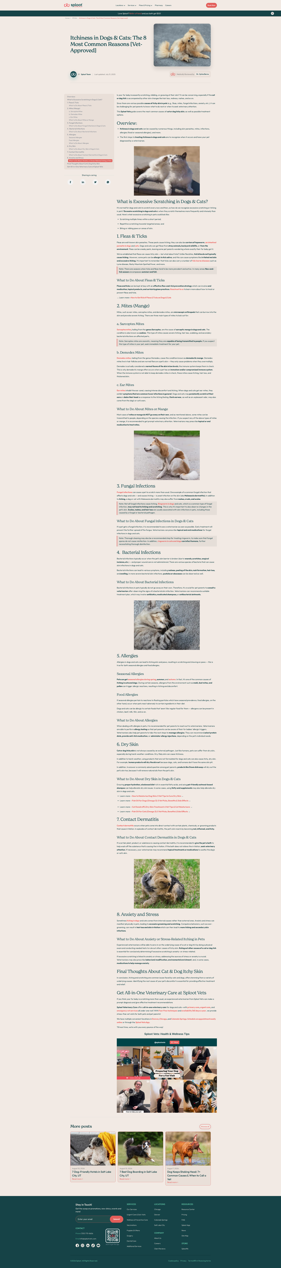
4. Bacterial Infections (76, 128)
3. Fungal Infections (74, 123)
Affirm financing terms (202, 1261)
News (184, 1230)
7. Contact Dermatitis (75, 152)
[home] (73, 5)
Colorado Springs (161, 1220)
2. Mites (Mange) (73, 108)
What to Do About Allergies (79, 143)
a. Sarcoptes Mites (75, 111)
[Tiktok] (93, 1245)
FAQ (183, 1220)
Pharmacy (159, 5)
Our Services (132, 1209)
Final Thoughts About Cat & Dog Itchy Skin (83, 163)
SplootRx (185, 1249)
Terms (190, 1261)
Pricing (184, 1214)
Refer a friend (135, 13)
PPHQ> (74, 18)
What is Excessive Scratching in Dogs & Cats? (84, 99)
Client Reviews (159, 1249)
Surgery (130, 1236)
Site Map (185, 1236)
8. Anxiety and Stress (75, 158)
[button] (120, 5)
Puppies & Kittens (133, 1230)
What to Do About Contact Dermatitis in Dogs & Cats (88, 155)
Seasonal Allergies (75, 137)
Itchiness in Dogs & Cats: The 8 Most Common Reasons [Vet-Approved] (103, 18)
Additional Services (134, 1246)
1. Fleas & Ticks (73, 102)
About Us (157, 1238)
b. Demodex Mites (75, 114)
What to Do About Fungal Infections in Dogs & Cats (87, 126)
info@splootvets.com (86, 1239)
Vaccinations (132, 1225)
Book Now (211, 5)
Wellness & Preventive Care (137, 1220)
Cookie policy (173, 1261)
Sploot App (186, 1225)
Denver (157, 1214)
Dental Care (131, 1241)
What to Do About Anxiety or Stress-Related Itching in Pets (90, 161)
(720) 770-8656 (84, 1233)
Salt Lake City (159, 1225)
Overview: (71, 97)
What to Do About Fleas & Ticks (80, 105)
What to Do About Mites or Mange (81, 120)
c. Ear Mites (73, 117)
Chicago (157, 1209)
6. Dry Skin (71, 146)
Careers (168, 5)
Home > (68, 18)
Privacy (183, 1261)
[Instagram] (77, 1245)
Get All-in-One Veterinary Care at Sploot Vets (85, 167)
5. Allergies (71, 134)
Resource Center (188, 1209)
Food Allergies (74, 140)
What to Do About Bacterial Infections (82, 132)
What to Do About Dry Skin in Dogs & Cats (84, 149)
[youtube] (98, 1245)
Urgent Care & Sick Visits (136, 1214)
